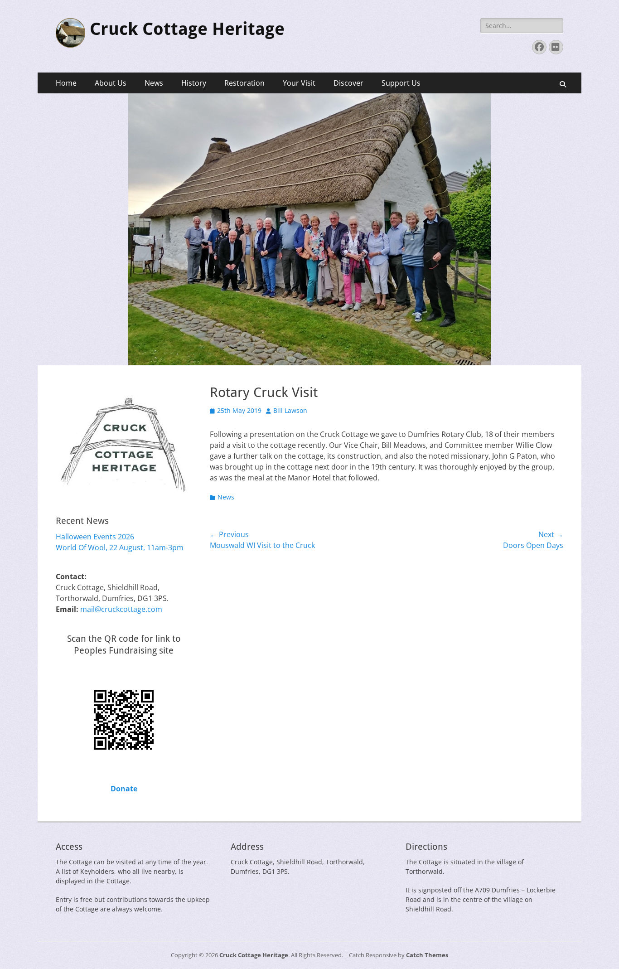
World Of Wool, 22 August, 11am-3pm (120, 547)
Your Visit (299, 83)
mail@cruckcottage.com (121, 609)
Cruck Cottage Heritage (187, 29)
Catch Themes (427, 955)
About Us (110, 83)
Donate (124, 789)
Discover (348, 83)
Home (66, 83)
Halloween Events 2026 (95, 537)
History (193, 83)
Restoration (244, 83)
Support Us (401, 83)
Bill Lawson (290, 410)
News (154, 83)
